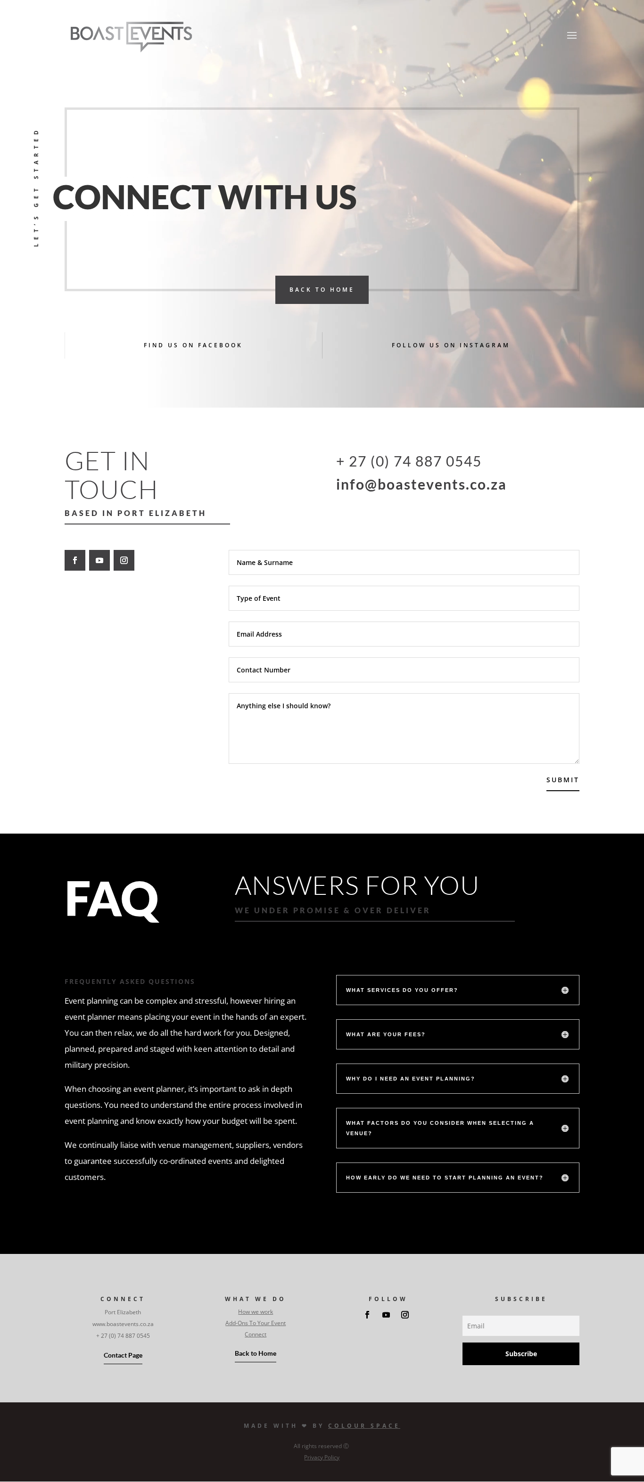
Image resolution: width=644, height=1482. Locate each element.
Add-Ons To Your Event (255, 1323)
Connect (255, 1334)
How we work (255, 1312)
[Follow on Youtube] (99, 560)
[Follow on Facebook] (75, 560)
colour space (364, 1426)
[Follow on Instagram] (124, 560)
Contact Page (123, 1355)
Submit (562, 779)
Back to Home (255, 1353)
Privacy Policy (321, 1457)
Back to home (322, 290)
